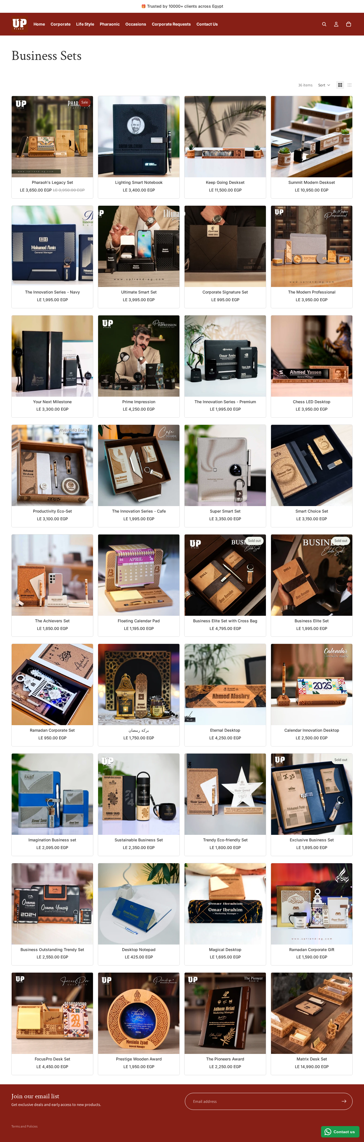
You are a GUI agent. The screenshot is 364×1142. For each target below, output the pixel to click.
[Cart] (348, 24)
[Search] (324, 24)
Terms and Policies (24, 1126)
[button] (324, 85)
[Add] (84, 169)
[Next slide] (84, 136)
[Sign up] (344, 1101)
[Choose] (257, 388)
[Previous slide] (20, 136)
